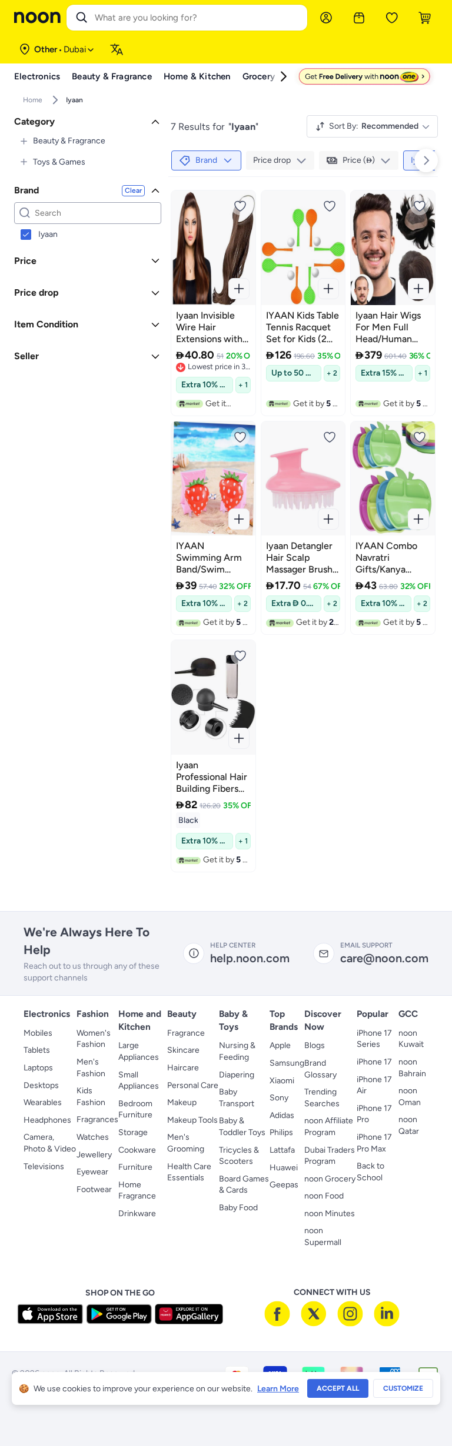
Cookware (137, 1150)
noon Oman (409, 1096)
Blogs (314, 1045)
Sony (279, 1098)
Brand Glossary (320, 1069)
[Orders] (359, 18)
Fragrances (97, 1119)
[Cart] (425, 18)
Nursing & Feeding (237, 1051)
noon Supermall (322, 1236)
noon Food (324, 1196)
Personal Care (192, 1085)
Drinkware (137, 1214)
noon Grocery (329, 1179)
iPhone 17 (374, 1062)
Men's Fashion (91, 1068)
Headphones (47, 1120)
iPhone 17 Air (374, 1085)
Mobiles (38, 1033)
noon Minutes (329, 1214)
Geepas (284, 1185)
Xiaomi (282, 1081)
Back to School (370, 1172)
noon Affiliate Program (328, 1126)
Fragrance (186, 1033)
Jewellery (94, 1155)
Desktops (41, 1085)
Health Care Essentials (189, 1172)
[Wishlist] (392, 18)
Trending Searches (322, 1098)
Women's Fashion (94, 1039)
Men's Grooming (185, 1143)
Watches (93, 1137)
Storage (133, 1132)
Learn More (278, 1389)
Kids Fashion (91, 1096)
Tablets (37, 1050)
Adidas (282, 1115)
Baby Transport (236, 1098)
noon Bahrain (412, 1068)
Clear (133, 190)
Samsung (287, 1063)
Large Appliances (138, 1051)
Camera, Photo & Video (50, 1143)
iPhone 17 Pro (374, 1114)
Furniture (135, 1167)
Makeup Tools (192, 1120)
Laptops (38, 1068)
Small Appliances (138, 1081)
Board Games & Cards (244, 1185)
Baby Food (238, 1208)
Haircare (183, 1068)
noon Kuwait (411, 1039)
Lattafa (282, 1150)
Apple (280, 1045)
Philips (281, 1132)
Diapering (236, 1075)
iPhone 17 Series (374, 1039)
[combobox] (199, 17)
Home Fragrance (137, 1190)
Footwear (94, 1189)
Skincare (183, 1050)
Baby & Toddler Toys (242, 1126)
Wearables (43, 1102)
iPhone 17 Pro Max (374, 1143)
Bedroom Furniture (135, 1109)
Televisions (44, 1166)
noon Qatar (408, 1125)
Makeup (182, 1102)
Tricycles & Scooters (239, 1156)
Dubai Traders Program (329, 1156)
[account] (326, 18)
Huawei (284, 1168)
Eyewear (92, 1172)
